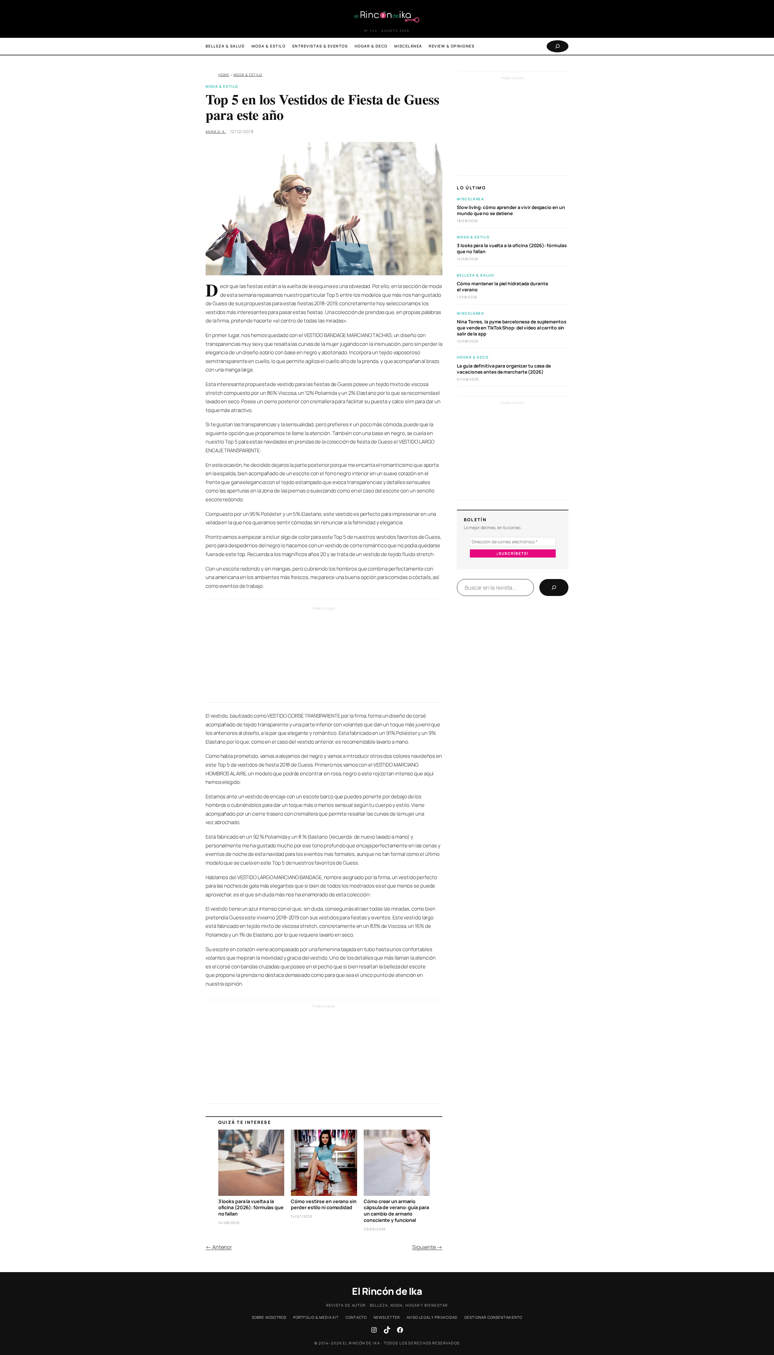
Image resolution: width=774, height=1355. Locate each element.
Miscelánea (470, 199)
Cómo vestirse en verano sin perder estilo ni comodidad (323, 1204)
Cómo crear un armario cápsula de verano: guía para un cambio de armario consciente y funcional (396, 1210)
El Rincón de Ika (387, 1291)
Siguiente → (427, 1247)
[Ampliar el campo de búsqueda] (557, 46)
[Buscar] (553, 587)
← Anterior (219, 1247)
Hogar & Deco (473, 357)
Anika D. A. (216, 131)
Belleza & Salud (475, 275)
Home (223, 74)
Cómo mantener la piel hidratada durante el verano (502, 287)
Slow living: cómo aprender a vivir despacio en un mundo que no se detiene (511, 211)
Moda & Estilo (247, 74)
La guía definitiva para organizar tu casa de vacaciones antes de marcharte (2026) (504, 369)
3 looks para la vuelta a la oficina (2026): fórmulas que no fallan (251, 1207)
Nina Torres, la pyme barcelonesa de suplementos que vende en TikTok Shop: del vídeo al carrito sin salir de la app (511, 328)
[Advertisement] (324, 656)
